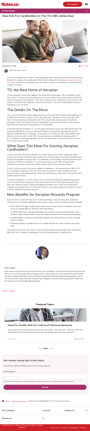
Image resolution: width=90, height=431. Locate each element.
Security (64, 428)
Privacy (82, 428)
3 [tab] (50, 348)
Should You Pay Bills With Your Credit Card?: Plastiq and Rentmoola (40, 325)
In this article (8, 11)
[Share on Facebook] (84, 66)
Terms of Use (54, 428)
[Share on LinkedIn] (87, 66)
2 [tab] (44, 348)
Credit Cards (8, 291)
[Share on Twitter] (82, 66)
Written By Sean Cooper (17, 70)
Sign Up (45, 387)
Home (7, 401)
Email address (9, 371)
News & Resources (19, 401)
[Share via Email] (79, 66)
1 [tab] (39, 348)
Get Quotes (73, 4)
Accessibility (73, 428)
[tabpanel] (46, 325)
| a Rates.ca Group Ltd (21, 425)
